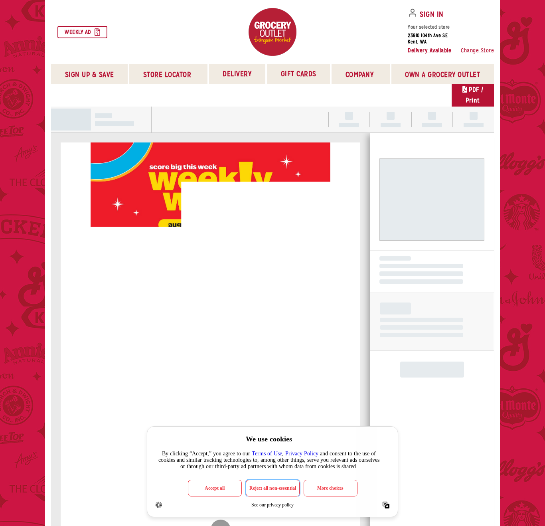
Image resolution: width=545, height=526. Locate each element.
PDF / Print (474, 95)
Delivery (237, 73)
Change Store (477, 50)
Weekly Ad (78, 32)
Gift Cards (298, 73)
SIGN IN (432, 14)
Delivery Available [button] (429, 50)
